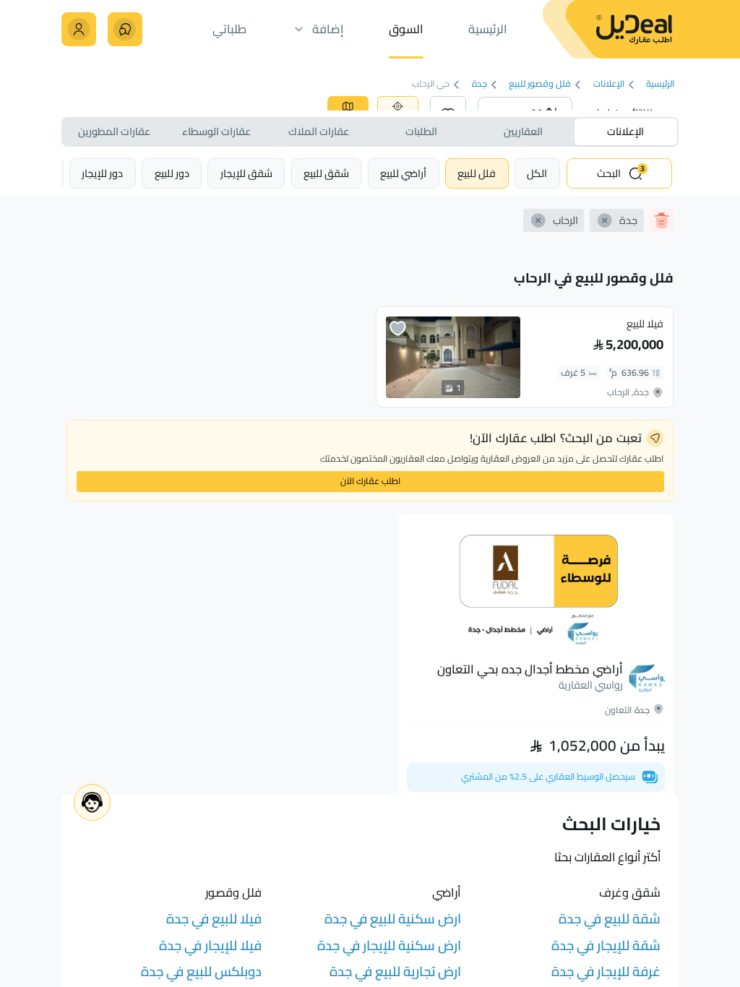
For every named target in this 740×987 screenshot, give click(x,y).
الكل (537, 173)
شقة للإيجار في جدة (606, 945)
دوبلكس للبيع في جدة (201, 971)
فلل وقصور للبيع (540, 84)
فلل (476, 173)
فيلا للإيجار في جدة (210, 945)
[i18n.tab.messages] (125, 29)
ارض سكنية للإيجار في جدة (389, 945)
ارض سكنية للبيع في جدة (392, 918)
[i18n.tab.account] (78, 29)
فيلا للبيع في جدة (214, 918)
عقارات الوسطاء (216, 131)
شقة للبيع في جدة (610, 918)
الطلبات (421, 131)
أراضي (403, 173)
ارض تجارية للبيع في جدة (395, 971)
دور (172, 173)
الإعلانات (608, 84)
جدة (479, 84)
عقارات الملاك (318, 131)
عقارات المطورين (114, 131)
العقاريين (523, 131)
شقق (326, 173)
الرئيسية (661, 84)
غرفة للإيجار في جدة (606, 971)
